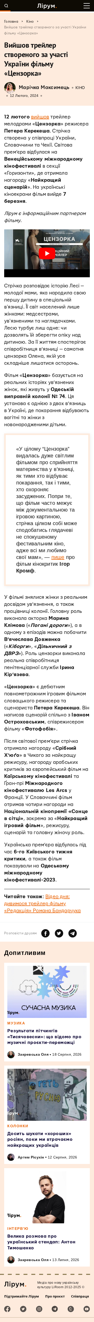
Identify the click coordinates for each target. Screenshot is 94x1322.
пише (57, 557)
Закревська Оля (33, 1054)
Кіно (80, 88)
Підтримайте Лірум (21, 1296)
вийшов (40, 117)
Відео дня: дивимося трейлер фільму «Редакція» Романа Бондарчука (42, 903)
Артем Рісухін (31, 1157)
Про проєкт (55, 1296)
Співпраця (80, 1296)
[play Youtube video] (47, 253)
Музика (16, 1023)
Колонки (17, 1126)
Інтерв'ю (17, 1228)
